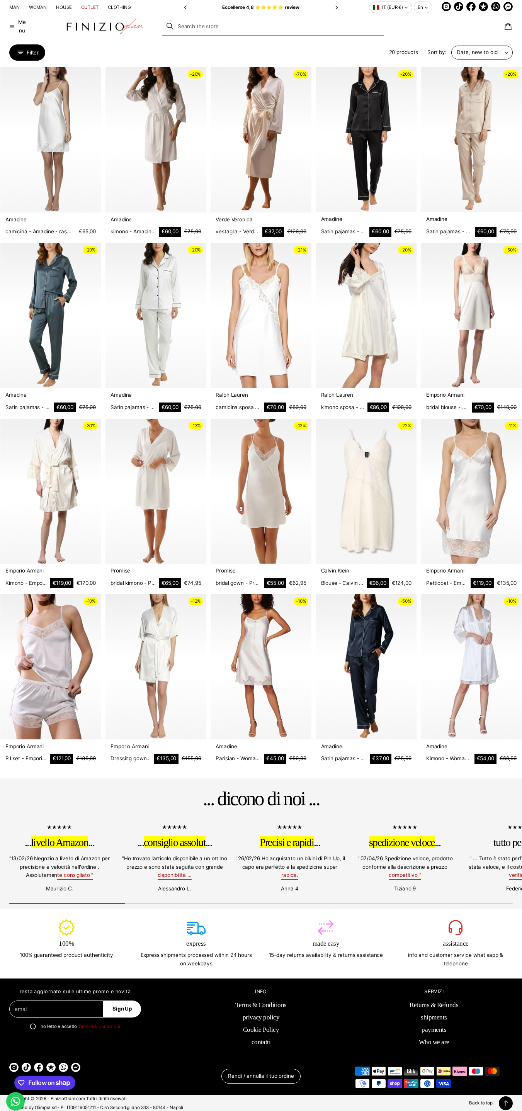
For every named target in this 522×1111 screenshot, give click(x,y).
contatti (261, 1042)
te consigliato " (75, 875)
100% (66, 943)
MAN (14, 7)
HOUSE (63, 7)
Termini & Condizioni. (99, 1026)
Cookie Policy (261, 1029)
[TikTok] (458, 6)
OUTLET (90, 7)
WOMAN (38, 7)
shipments (434, 1017)
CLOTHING (119, 7)
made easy (326, 943)
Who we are (434, 1042)
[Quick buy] (89, 201)
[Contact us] (15, 1101)
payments (434, 1029)
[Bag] (507, 27)
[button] (185, 7)
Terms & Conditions (261, 1005)
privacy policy (261, 1017)
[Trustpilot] (483, 6)
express (196, 943)
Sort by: (437, 52)
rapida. (289, 875)
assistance (456, 943)
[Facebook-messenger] (508, 6)
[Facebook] (471, 6)
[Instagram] (446, 6)
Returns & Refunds (434, 1005)
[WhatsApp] (495, 6)
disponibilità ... (175, 875)
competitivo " (405, 875)
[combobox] (273, 26)
